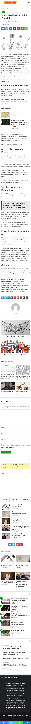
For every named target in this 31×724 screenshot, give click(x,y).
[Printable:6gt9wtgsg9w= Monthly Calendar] (8, 369)
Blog (8, 8)
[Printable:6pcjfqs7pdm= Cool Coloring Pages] (23, 370)
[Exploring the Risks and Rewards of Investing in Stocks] (5, 616)
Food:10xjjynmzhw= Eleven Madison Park (22, 392)
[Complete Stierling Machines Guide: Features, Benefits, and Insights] (6, 528)
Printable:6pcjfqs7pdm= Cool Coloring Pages (23, 377)
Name (3, 427)
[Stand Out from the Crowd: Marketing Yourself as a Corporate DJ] (5, 608)
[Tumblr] (11, 297)
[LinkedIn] (8, 297)
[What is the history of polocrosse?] (5, 633)
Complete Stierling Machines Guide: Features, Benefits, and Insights (20, 527)
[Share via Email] (24, 297)
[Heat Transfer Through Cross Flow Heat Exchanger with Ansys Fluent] (5, 601)
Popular (14, 499)
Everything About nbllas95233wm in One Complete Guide (18, 535)
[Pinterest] (15, 297)
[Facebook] (2, 297)
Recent (5, 499)
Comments (25, 499)
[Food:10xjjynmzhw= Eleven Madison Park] (23, 386)
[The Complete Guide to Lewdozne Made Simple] (6, 514)
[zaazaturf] (10, 2)
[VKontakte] (21, 297)
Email (3, 433)
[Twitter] (5, 297)
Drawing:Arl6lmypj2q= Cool (14, 144)
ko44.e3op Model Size (17, 113)
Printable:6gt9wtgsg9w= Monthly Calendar (7, 375)
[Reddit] (18, 297)
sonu (5, 21)
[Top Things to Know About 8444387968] (6, 521)
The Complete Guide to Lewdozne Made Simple (22, 565)
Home (4, 8)
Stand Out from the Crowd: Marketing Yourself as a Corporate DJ (19, 608)
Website (3, 439)
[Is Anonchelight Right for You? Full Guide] (6, 507)
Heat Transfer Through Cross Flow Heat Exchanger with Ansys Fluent (19, 600)
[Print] (27, 297)
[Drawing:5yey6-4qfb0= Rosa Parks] (8, 386)
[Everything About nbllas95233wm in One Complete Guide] (6, 536)
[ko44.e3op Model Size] (5, 115)
